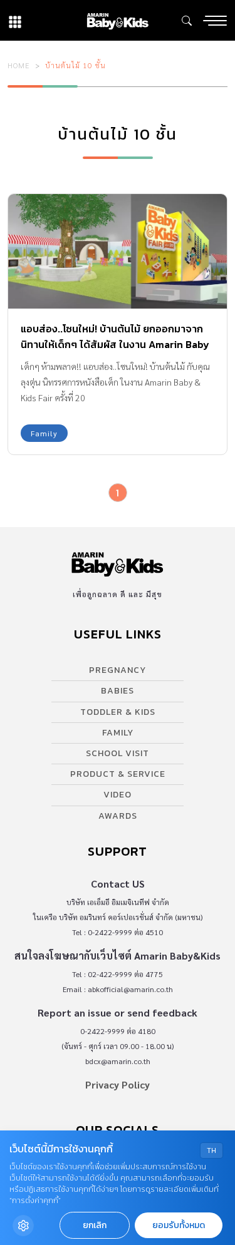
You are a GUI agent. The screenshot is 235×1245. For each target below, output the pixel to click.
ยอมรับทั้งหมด (178, 1225)
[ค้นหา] (187, 20)
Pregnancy (117, 670)
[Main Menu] (214, 20)
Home (19, 65)
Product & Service (117, 774)
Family (44, 433)
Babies (117, 690)
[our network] (15, 20)
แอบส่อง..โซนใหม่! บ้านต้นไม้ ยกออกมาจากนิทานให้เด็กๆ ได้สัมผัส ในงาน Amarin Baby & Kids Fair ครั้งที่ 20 (115, 344)
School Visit (117, 753)
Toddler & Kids (117, 712)
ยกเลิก (95, 1225)
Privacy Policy (117, 1084)
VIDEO (117, 794)
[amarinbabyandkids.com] (117, 20)
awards (117, 815)
